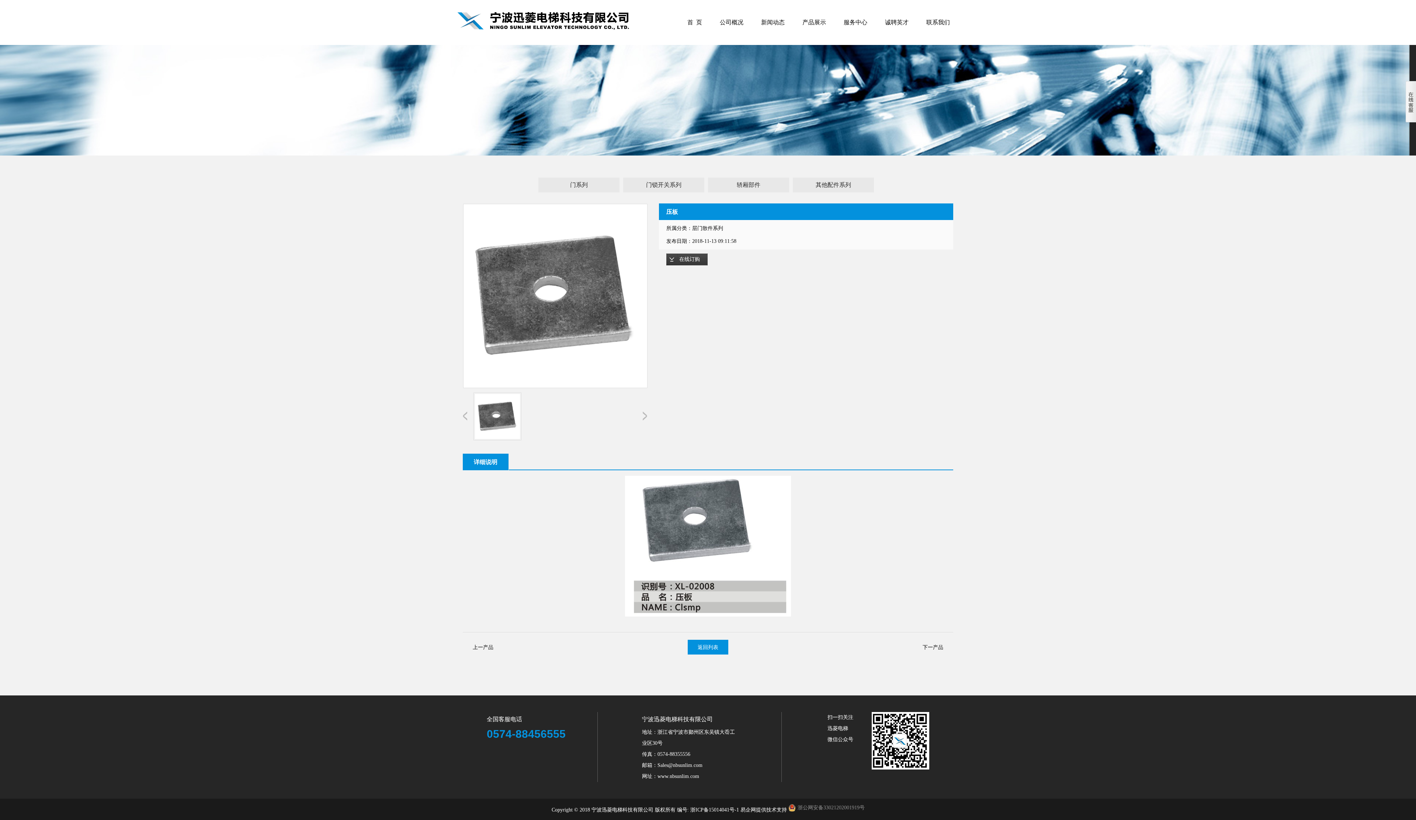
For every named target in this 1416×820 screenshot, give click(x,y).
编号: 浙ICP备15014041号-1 (708, 810)
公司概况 (731, 22)
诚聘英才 (897, 22)
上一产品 (483, 647)
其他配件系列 (833, 185)
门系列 (579, 185)
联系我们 (938, 22)
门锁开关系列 (663, 185)
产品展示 (814, 22)
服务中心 (855, 22)
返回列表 (708, 647)
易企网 (748, 810)
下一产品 (933, 647)
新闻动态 (773, 22)
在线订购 (689, 259)
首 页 (694, 22)
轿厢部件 (748, 185)
